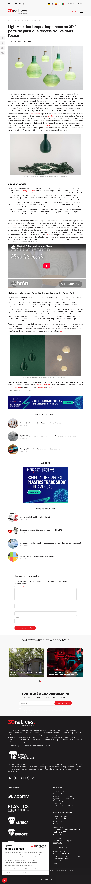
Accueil (10, 20)
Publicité (71, 4)
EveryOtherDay (29, 190)
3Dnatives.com (31, 746)
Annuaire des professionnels (64, 794)
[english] (52, 4)
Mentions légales (61, 870)
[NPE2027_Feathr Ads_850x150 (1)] (45, 402)
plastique (51, 116)
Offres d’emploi (59, 801)
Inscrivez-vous (63, 703)
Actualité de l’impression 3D (24, 20)
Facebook (41, 387)
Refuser (10, 873)
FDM (46, 235)
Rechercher (73, 11)
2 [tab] (44, 681)
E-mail (16, 610)
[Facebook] (2, 38)
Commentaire (19, 587)
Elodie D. (27, 41)
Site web (16, 618)
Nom (16, 603)
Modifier (25, 873)
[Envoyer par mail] (2, 48)
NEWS (37, 20)
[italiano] (63, 4)
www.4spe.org (13, 771)
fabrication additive (43, 125)
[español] (56, 4)
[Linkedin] (2, 43)
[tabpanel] (26, 663)
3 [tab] (47, 681)
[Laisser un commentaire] (2, 53)
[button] (4, 880)
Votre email (25, 703)
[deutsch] (49, 4)
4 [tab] (50, 681)
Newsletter (57, 803)
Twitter (50, 387)
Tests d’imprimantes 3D (62, 796)
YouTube (17, 387)
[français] (59, 4)
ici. (61, 331)
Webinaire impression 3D (63, 805)
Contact (80, 4)
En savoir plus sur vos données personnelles (18, 865)
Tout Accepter (41, 873)
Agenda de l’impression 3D (63, 798)
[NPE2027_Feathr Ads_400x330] (45, 485)
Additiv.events (44, 746)
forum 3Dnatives (43, 385)
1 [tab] (40, 681)
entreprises (35, 114)
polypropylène (14, 225)
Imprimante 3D (59, 791)
